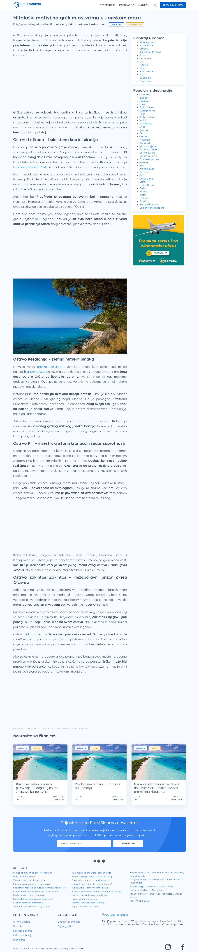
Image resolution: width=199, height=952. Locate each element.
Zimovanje (145, 81)
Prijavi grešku (65, 926)
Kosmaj (143, 130)
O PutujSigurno (21, 921)
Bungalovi (145, 77)
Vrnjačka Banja (148, 155)
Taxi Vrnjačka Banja (140, 900)
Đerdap (143, 136)
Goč (141, 165)
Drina (142, 181)
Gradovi (143, 48)
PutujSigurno (20, 24)
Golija (142, 188)
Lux (141, 61)
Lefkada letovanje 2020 (30, 167)
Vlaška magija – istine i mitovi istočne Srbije (152, 886)
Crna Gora (145, 94)
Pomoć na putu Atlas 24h (25, 872)
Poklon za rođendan (98, 895)
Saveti (36, 748)
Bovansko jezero (149, 159)
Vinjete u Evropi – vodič (83, 876)
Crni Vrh (143, 197)
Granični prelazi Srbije (24, 876)
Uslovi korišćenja (22, 935)
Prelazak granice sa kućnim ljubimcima (91, 880)
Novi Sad (144, 139)
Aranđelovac (146, 168)
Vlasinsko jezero (148, 146)
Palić (142, 113)
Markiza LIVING (79, 895)
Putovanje (135, 24)
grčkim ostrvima (49, 367)
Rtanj (142, 133)
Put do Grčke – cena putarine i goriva (90, 887)
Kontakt (17, 926)
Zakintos (30, 634)
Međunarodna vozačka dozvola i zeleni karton (35, 891)
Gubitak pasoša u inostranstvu (28, 902)
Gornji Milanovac (148, 204)
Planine (143, 64)
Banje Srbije (146, 45)
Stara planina (147, 110)
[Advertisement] (70, 85)
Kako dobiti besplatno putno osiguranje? (33, 899)
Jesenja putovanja (150, 51)
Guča (142, 175)
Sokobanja (145, 123)
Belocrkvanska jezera (151, 207)
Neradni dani (46, 872)
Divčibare (144, 100)
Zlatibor (143, 97)
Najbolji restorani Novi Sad (85, 906)
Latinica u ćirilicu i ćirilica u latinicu (88, 902)
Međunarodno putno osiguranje (29, 895)
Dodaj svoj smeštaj (173, 5)
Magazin (35, 24)
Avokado (79, 948)
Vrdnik (143, 120)
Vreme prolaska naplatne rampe (29, 880)
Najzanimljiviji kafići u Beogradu (146, 890)
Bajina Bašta (146, 185)
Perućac (144, 201)
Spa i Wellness (147, 71)
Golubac (144, 162)
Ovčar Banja (146, 178)
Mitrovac (144, 172)
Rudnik (143, 191)
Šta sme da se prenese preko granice (32, 884)
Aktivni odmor (147, 42)
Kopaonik (145, 142)
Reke (142, 68)
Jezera (143, 55)
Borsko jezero (147, 152)
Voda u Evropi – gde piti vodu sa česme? (92, 884)
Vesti (95, 748)
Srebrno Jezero (148, 117)
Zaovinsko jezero (149, 149)
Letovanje (145, 58)
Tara (142, 104)
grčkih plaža (36, 371)
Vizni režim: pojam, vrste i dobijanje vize (91, 872)
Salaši (142, 74)
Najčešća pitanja (22, 930)
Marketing (19, 939)
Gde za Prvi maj (104, 876)
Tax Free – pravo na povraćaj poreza (31, 906)
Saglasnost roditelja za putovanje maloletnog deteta (39, 887)
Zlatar (142, 194)
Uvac (142, 126)
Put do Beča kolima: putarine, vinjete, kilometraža (96, 891)
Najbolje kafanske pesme (84, 899)
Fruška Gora (146, 107)
